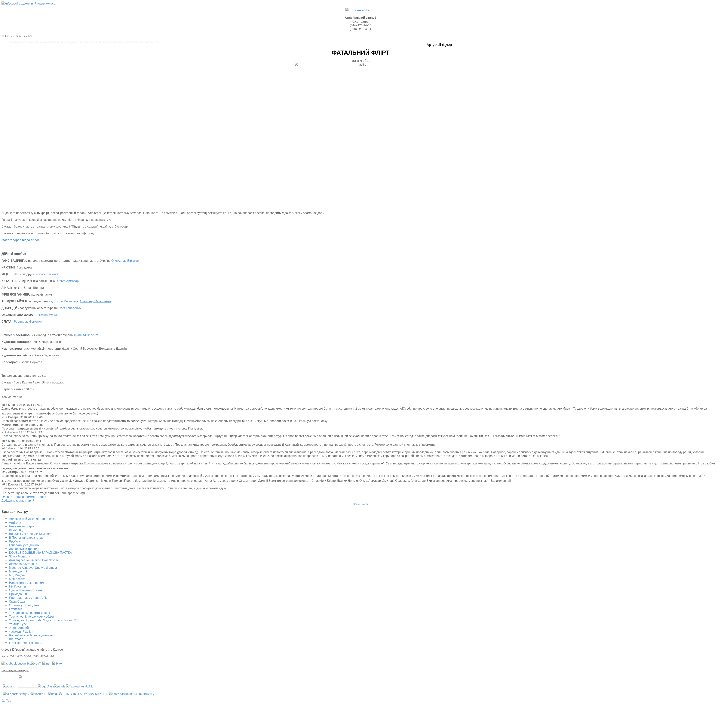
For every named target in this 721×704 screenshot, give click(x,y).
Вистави (78, 42)
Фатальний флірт (21, 631)
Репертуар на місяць (59, 42)
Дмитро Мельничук (65, 301)
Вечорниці (16, 530)
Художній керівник (33, 42)
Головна (15, 42)
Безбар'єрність (149, 42)
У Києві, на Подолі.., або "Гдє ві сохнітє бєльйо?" (42, 620)
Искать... (7, 35)
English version (129, 42)
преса (35, 240)
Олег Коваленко (69, 308)
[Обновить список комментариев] (23, 397)
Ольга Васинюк (48, 274)
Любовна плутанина (23, 564)
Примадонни (18, 594)
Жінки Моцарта (19, 556)
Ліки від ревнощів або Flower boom (33, 560)
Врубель (15, 541)
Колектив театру (95, 42)
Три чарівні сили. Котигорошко (30, 612)
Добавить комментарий (18, 500)
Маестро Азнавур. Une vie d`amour (33, 567)
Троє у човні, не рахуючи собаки (31, 616)
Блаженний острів (21, 526)
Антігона (15, 522)
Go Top (6, 700)
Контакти (112, 42)
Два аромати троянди (24, 549)
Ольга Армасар (68, 281)
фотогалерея (11, 240)
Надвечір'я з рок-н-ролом (26, 582)
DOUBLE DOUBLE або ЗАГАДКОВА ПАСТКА (40, 552)
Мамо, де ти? (18, 571)
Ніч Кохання (17, 586)
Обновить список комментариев (24, 497)
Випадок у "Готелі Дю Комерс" (30, 534)
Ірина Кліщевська (86, 335)
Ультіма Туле (18, 624)
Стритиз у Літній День (24, 605)
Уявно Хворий (19, 627)
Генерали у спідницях (24, 545)
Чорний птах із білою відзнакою (31, 635)
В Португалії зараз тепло (26, 537)
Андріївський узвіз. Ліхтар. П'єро (31, 518)
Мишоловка (17, 579)
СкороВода (17, 601)
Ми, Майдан (17, 575)
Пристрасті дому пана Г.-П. (28, 597)
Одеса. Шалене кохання (26, 590)
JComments (361, 504)
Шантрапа (16, 639)
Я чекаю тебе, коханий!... (26, 642)
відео (26, 240)
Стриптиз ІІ (16, 609)
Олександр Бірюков (125, 260)
